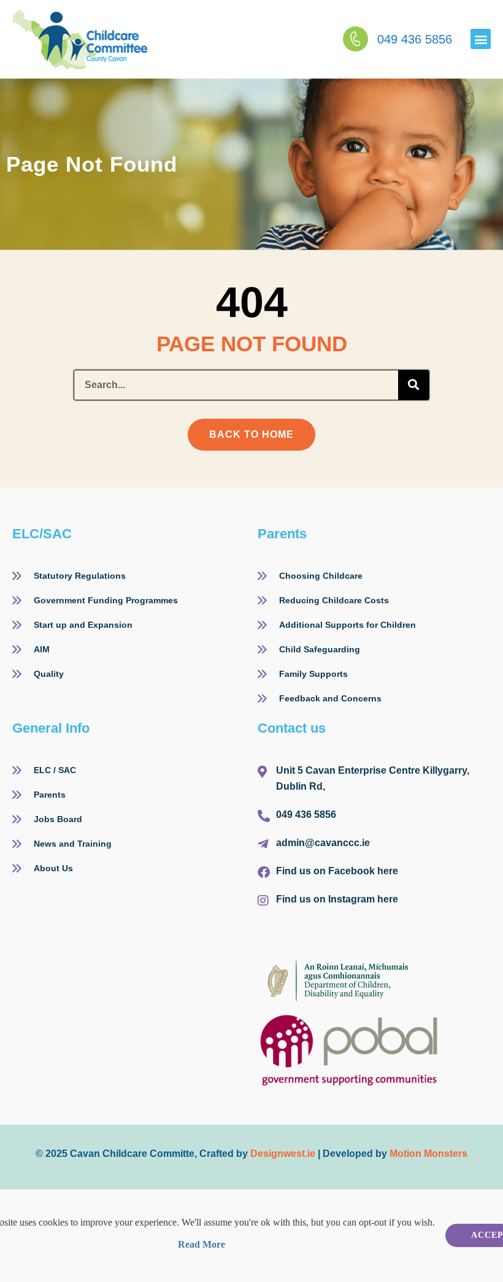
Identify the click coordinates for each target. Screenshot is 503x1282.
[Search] (413, 385)
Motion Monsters (428, 1153)
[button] (480, 39)
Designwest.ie (282, 1153)
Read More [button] (201, 1244)
